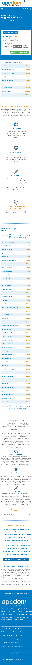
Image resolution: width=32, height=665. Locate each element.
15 (12, 237)
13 (6, 237)
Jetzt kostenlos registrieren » (16, 559)
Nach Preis (28, 229)
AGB (23, 659)
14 (9, 237)
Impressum (23, 661)
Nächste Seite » (21, 237)
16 (14, 237)
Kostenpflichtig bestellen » (19, 52)
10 (29, 235)
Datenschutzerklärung (12, 661)
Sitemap (28, 659)
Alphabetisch (18, 229)
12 (4, 237)
